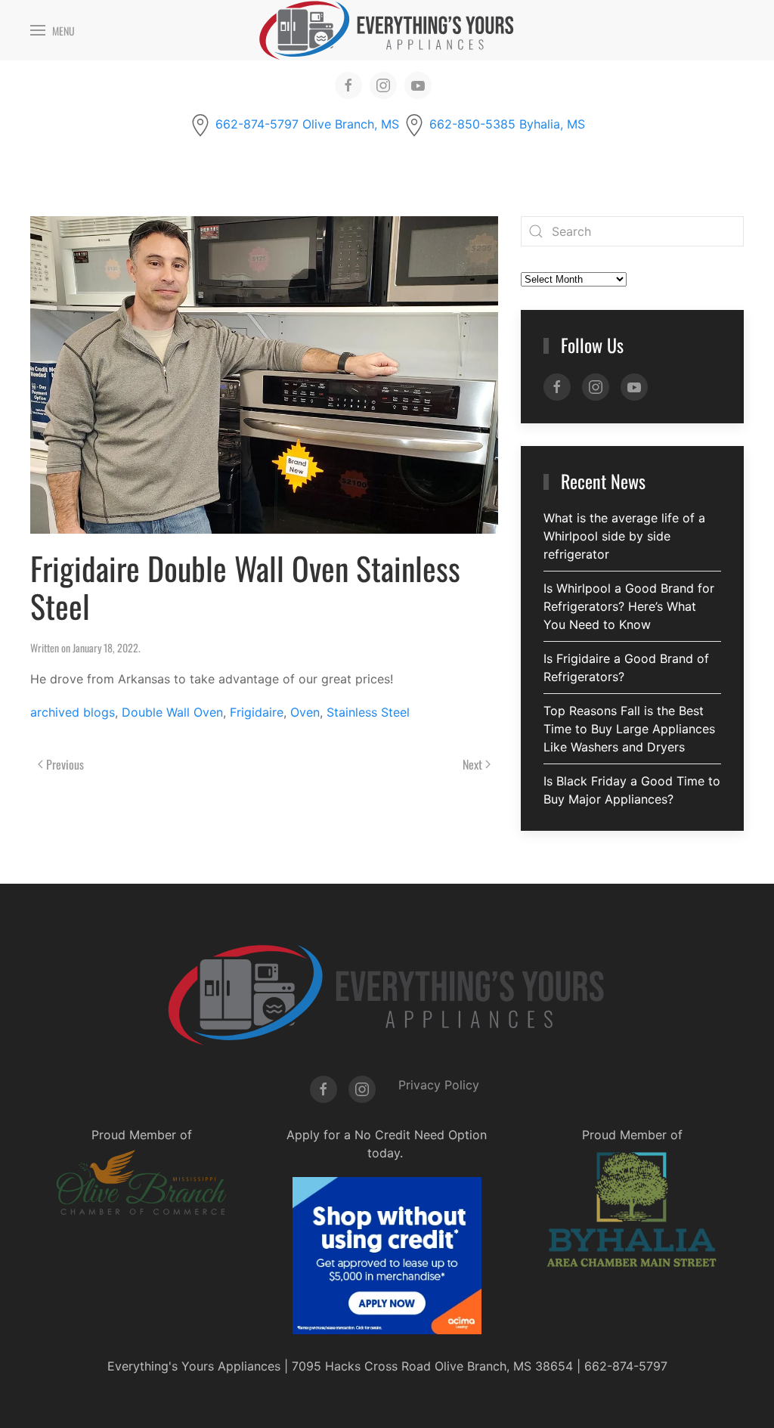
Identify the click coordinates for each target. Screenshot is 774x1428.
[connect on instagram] (383, 85)
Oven (305, 712)
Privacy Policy (438, 1084)
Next (472, 764)
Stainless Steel (368, 712)
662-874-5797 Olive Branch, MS (307, 124)
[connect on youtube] (418, 85)
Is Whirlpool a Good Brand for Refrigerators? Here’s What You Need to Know (628, 606)
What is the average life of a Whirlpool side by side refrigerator (624, 536)
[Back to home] (387, 30)
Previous (65, 764)
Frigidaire (256, 712)
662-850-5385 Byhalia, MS (507, 124)
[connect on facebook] (348, 85)
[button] (52, 30)
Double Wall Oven (172, 712)
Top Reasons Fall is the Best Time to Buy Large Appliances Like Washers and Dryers (629, 728)
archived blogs (72, 712)
